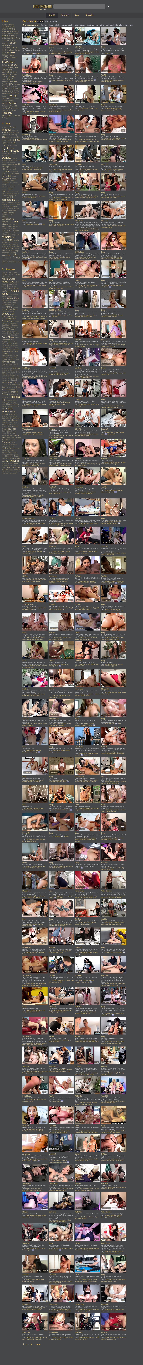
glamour (88, 609)
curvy (8, 174)
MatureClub (7, 70)
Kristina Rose (6, 380)
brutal (97, 808)
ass (14, 132)
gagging (36, 808)
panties (14, 233)
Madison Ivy (6, 392)
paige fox (38, 985)
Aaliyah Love (7, 273)
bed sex (35, 343)
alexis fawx (29, 224)
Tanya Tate (5, 463)
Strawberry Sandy (12, 456)
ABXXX (12, 29)
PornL (10, 84)
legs (15, 210)
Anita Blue (5, 301)
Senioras (6, 88)
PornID (4, 84)
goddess (81, 171)
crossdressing (26, 139)
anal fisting (64, 492)
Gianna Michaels (13, 349)
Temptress (14, 463)
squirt (8, 251)
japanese (13, 206)
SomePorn (6, 93)
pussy (10, 240)
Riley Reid (11, 429)
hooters (17, 202)
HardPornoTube (8, 50)
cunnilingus (14, 171)
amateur (6, 129)
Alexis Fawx (8, 281)
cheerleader (117, 521)
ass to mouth (60, 402)
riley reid (109, 197)
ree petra (89, 725)
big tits (5, 148)
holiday (95, 753)
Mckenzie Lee (14, 394)
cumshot (6, 171)
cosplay (24, 113)
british (8, 155)
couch (30, 169)
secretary (37, 781)
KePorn (4, 65)
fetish (10, 189)
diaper (65, 1040)
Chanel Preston (9, 329)
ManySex (13, 67)
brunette (6, 157)
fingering (5, 191)
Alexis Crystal (8, 279)
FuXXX (15, 48)
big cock (60, 53)
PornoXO (6, 86)
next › (38, 1344)
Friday (4, 349)
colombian (41, 637)
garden (43, 318)
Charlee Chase (7, 331)
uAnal (17, 98)
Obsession (6, 418)
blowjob (14, 151)
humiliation (52, 583)
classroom (87, 80)
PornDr (10, 79)
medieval (30, 897)
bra (76, 406)
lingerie (4, 215)
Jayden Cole (12, 357)
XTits (14, 110)
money (58, 288)
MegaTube (6, 74)
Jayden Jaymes (8, 360)
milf (16, 221)
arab (83, 315)
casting (14, 158)
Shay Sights (10, 450)
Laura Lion (11, 382)
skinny (18, 246)
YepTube (16, 116)
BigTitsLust (12, 36)
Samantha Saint (8, 435)
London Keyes (11, 389)
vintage (12, 260)
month (48, 21)
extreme (107, 811)
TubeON (5, 98)
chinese (81, 80)
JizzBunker (8, 62)
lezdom (24, 258)
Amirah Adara (13, 288)
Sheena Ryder (7, 452)
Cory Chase (8, 337)
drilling (32, 496)
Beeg (4, 36)
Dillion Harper (7, 343)
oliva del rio (25, 868)
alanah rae (90, 25)
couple (10, 164)
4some (112, 983)
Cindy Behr (14, 335)
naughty (4, 228)
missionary (6, 224)
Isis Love (13, 354)
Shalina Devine (8, 448)
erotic (76, 110)
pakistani (118, 1043)
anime (102, 25)
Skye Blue (9, 454)
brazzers (64, 25)
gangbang (9, 193)
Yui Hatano (13, 473)
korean (76, 25)
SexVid (16, 91)
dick (9, 176)
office (70, 80)
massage (5, 217)
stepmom (44, 25)
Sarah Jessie (10, 438)
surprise (38, 53)
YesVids (5, 118)
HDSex (11, 52)
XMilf (3, 110)
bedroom (90, 434)
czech (42, 780)
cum (3, 169)
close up (17, 160)
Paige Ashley (15, 418)
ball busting (114, 1215)
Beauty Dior (8, 313)
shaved (12, 246)
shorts (64, 781)
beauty (9, 140)
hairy (3, 197)
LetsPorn (5, 68)
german (16, 193)
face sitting (86, 781)
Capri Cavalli (6, 325)
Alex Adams (11, 277)
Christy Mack (6, 335)
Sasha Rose (13, 440)
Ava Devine (5, 311)
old (7, 231)
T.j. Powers (12, 460)
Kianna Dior (5, 378)
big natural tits (12, 145)
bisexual (67, 110)
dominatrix (58, 111)
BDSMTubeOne (7, 33)
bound (50, 1221)
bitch (27, 168)
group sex (12, 195)
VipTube (5, 106)
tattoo (4, 255)
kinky (11, 208)
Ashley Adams (7, 305)
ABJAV (12, 27)
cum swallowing (119, 1013)
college (4, 162)
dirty (87, 197)
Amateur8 (6, 31)
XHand (16, 108)
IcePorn (5, 59)
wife (18, 262)
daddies (103, 407)
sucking (13, 253)
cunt (3, 174)
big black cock (7, 143)
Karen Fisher (11, 372)
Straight (52, 15)
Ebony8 (12, 40)
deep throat (115, 139)
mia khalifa (114, 25)
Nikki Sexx (5, 416)
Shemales (89, 15)
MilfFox (15, 74)
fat (19, 185)
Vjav (3, 108)
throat (3, 258)
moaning (15, 224)
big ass (16, 139)
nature (18, 226)
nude (15, 228)
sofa (119, 723)
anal (4, 132)
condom (30, 377)
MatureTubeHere (9, 72)
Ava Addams (12, 309)
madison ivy (104, 583)
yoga (107, 25)
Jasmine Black (7, 356)
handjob (9, 197)
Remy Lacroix (6, 426)
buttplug (24, 406)
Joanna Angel (11, 366)
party (112, 492)
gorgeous (89, 1190)
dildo (14, 176)
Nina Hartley (13, 416)
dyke (68, 1040)
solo (3, 250)
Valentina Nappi (13, 467)
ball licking (29, 1129)
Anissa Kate (13, 298)
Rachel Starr (6, 424)
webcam (5, 262)
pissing (18, 235)
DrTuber (5, 40)
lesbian (5, 212)
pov (13, 237)
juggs (6, 208)
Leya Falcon (11, 387)
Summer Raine (7, 458)
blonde (5, 151)
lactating (51, 666)
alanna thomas (30, 983)
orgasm (16, 231)
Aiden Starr (11, 275)
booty (10, 153)
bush (80, 376)
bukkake (112, 1279)
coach (85, 980)
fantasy (15, 185)
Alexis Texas (12, 284)
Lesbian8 (12, 65)
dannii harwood (38, 1044)
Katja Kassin (12, 374)
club (102, 1074)
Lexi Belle (8, 385)
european (5, 183)
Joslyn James (6, 368)
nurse (34, 810)
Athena (9, 307)
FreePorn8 (6, 48)
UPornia (10, 101)
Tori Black (13, 465)
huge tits (5, 204)
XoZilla (8, 110)
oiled (3, 231)
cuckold (13, 167)
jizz (3, 208)
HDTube (5, 55)
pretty (37, 868)
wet (10, 262)
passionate (5, 235)
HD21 (4, 53)
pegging (116, 464)
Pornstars (65, 15)
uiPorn (4, 101)
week (54, 21)
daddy (70, 25)
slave (70, 315)
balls (62, 52)
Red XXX (15, 424)
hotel (121, 1160)
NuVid (4, 77)
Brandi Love (7, 316)
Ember (15, 343)
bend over (55, 80)
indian (18, 204)
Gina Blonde (7, 351)
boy (71, 110)
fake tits (9, 185)
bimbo (40, 343)
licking (12, 212)
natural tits (11, 227)
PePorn (4, 79)
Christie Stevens (13, 333)
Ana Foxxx (6, 291)
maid (126, 25)
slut (3, 248)
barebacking (11, 137)
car (64, 980)
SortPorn (15, 93)
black (12, 148)
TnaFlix (12, 95)
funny (3, 193)
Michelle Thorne (7, 402)
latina (10, 210)
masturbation (8, 219)
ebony (13, 181)
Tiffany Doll (5, 465)
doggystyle (7, 178)
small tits (9, 248)
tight (7, 258)
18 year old (5, 127)
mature (5, 222)
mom (4, 226)
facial (4, 185)
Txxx (12, 98)
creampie (6, 166)
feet (3, 187)
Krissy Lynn (14, 378)
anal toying (39, 196)
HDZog (11, 55)
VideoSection (9, 103)
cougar (4, 164)
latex (131, 25)
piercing (12, 235)
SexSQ (4, 91)
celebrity (103, 316)
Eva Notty (5, 347)
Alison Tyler (6, 286)
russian (15, 244)
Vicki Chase (5, 473)
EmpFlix (5, 43)
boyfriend (40, 168)
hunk (112, 723)
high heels (87, 377)
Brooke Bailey (12, 323)
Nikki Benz (13, 414)
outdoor (8, 233)
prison (38, 810)
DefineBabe (6, 38)
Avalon (12, 311)
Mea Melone (6, 397)
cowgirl (16, 164)
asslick (24, 197)
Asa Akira (12, 303)
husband (12, 204)
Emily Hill (5, 345)
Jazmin (17, 359)
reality (16, 240)
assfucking (13, 135)
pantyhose (109, 464)
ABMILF (5, 29)
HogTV (5, 57)
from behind (92, 197)
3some (13, 127)
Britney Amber (8, 321)
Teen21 (4, 96)
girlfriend (5, 195)
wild (3, 264)
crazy (81, 810)
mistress (83, 982)
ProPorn (14, 86)
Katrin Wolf (5, 376)
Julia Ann (15, 368)
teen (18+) (13, 255)
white (14, 262)
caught (28, 53)
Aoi (11, 301)
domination (52, 141)
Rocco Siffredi (7, 431)
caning (39, 1309)
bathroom (114, 664)
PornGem (5, 82)
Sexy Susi (11, 446)
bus (96, 25)
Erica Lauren (14, 345)
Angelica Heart (14, 294)
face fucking (14, 183)
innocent (103, 374)
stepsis (82, 25)
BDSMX (16, 33)
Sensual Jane (12, 444)
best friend (112, 138)
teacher (77, 81)
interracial (5, 206)
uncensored (5, 260)
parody (103, 287)
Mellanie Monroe (11, 400)
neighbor (57, 836)
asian (9, 132)
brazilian (63, 1070)
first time (121, 838)
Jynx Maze (5, 370)
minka (82, 1160)
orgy (3, 233)
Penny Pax (6, 420)
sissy (113, 1102)
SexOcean (15, 88)
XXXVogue (7, 116)
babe (4, 137)
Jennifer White (8, 362)
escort (122, 80)
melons (11, 222)
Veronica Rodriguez (13, 472)
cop (23, 345)
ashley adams (63, 343)
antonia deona (109, 1337)
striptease (5, 253)
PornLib (17, 84)
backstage (41, 1071)
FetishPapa (7, 45)
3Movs (11, 25)
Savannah (6, 442)
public (4, 240)
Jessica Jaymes (7, 364)
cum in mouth (11, 169)
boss (97, 404)
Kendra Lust (14, 376)
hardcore (6, 199)
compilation (11, 162)
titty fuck (12, 258)
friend (17, 191)
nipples (10, 228)
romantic (4, 244)
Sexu (10, 91)
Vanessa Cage (7, 470)
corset (36, 138)
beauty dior (87, 404)
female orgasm (10, 187)
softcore (16, 248)
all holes (28, 551)
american (15, 130)
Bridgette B (11, 319)
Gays (77, 15)
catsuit (32, 138)
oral (10, 231)
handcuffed (52, 374)
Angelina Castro (7, 296)
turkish (56, 25)
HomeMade (13, 57)
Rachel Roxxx (12, 423)
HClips (17, 50)
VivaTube (13, 106)
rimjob (16, 242)
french (12, 191)
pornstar (6, 237)
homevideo (10, 202)
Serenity (4, 446)
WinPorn (9, 108)
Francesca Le (13, 347)
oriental (88, 924)
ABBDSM (5, 27)
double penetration (27, 318)
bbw (18, 137)
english (96, 780)
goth (76, 666)
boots (59, 224)
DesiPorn (15, 38)
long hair (11, 215)
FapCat (12, 43)
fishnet (103, 554)
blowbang (51, 553)
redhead (5, 242)
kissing (16, 208)
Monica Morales (12, 404)
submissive (25, 553)
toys (18, 258)
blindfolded (33, 168)
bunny (68, 197)
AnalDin (15, 31)
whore (121, 25)
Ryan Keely (11, 433)
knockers (5, 210)
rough (10, 244)
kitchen (116, 110)
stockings (15, 251)
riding (11, 242)
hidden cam (120, 581)
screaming (5, 246)
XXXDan (7, 113)
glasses (103, 110)
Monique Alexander (8, 406)
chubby (10, 160)
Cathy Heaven (14, 327)
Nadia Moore (7, 410)
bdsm (4, 140)
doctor (51, 25)
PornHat (13, 81)
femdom (4, 189)
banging (33, 197)
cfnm (69, 139)
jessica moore (39, 1159)
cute (12, 174)
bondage (4, 153)
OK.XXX (12, 77)
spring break (111, 434)
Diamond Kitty (12, 342)
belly (30, 839)
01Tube (4, 25)
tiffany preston (88, 755)
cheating (4, 160)
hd (13, 199)
